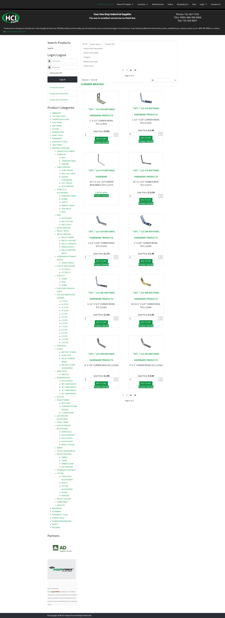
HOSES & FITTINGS (59, 142)
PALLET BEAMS (68, 237)
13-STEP (65, 339)
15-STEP (65, 310)
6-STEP (65, 323)
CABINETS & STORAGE (66, 151)
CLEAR (64, 460)
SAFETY (55, 524)
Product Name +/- (96, 44)
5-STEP (65, 320)
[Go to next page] (131, 70)
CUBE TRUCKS (67, 170)
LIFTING (60, 473)
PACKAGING (57, 508)
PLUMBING (56, 511)
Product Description (91, 53)
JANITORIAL (57, 145)
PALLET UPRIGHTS (69, 243)
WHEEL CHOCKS (68, 444)
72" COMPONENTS (69, 390)
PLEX (64, 282)
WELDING (56, 527)
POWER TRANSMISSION (61, 521)
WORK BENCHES (63, 377)
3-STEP (65, 314)
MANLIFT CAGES (68, 205)
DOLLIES (60, 397)
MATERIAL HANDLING (61, 148)
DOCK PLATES (67, 441)
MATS (59, 215)
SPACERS (65, 164)
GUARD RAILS (62, 502)
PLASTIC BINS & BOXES (66, 266)
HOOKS (65, 492)
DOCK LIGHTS (67, 438)
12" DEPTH (66, 269)
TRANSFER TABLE (69, 161)
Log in (62, 79)
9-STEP (65, 333)
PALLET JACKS (63, 231)
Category (87, 57)
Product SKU (110, 44)
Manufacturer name (91, 61)
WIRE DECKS (62, 371)
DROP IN (65, 374)
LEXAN (64, 279)
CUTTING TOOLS (59, 116)
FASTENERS (57, 126)
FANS (64, 212)
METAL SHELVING (64, 228)
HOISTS (65, 483)
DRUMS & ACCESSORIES (66, 470)
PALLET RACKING (64, 234)
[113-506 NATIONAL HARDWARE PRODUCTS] (101, 342)
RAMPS (60, 448)
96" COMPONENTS (69, 393)
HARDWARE (57, 138)
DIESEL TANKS (62, 422)
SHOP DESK (61, 346)
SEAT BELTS (66, 208)
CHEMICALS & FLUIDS (60, 119)
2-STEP (65, 336)
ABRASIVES (56, 113)
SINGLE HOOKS (68, 263)
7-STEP (65, 326)
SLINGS (60, 349)
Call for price (101, 192)
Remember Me (56, 73)
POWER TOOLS (58, 518)
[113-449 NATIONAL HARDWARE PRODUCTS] (146, 281)
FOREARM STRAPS (69, 196)
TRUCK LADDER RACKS (66, 451)
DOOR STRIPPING (64, 454)
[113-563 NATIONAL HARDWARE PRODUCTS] (146, 342)
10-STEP (65, 304)
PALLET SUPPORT (69, 240)
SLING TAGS (66, 355)
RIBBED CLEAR (67, 463)
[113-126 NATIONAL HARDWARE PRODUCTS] (146, 97)
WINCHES (65, 495)
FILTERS (55, 129)
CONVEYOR (61, 154)
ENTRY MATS (67, 218)
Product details (101, 142)
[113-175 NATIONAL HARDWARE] (101, 159)
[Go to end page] (135, 70)
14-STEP (65, 342)
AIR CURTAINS (67, 467)
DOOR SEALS (67, 432)
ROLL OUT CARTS (68, 173)
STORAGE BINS (68, 412)
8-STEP (65, 330)
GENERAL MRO (58, 132)
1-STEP (65, 301)
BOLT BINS (66, 403)
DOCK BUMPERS (68, 435)
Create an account (57, 87)
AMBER (64, 457)
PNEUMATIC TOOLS (60, 514)
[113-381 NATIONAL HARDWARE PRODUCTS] (101, 281)
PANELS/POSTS (68, 247)
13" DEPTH (66, 272)
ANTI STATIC (67, 224)
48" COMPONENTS (69, 384)
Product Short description (93, 48)
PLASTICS (61, 275)
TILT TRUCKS (67, 183)
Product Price (89, 66)
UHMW (64, 285)
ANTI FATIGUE (67, 221)
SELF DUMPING (68, 186)
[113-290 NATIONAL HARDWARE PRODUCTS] (146, 220)
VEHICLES (61, 505)
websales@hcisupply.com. (16, 31)
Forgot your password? (59, 99)
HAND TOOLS (57, 135)
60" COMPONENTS (69, 387)
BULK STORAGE (63, 400)
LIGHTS (65, 202)
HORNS (65, 199)
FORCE (55, 592)
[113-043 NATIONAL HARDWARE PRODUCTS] (101, 98)
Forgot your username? (59, 93)
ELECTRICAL (57, 122)
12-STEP (65, 307)
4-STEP (65, 317)
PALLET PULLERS (64, 499)
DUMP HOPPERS (63, 167)
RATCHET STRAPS (69, 352)
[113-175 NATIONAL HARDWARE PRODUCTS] (146, 159)
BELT (64, 157)
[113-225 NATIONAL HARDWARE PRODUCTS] (101, 220)
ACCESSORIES (67, 381)
